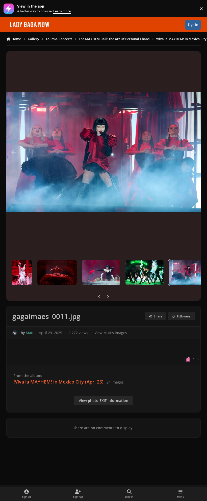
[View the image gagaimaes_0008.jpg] (57, 272)
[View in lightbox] (103, 152)
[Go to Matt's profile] (15, 332)
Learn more (9, 8)
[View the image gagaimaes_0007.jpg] (22, 272)
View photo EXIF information (103, 400)
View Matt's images (111, 332)
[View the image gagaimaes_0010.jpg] (144, 272)
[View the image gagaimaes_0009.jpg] (101, 272)
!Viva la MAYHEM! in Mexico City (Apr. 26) (59, 382)
